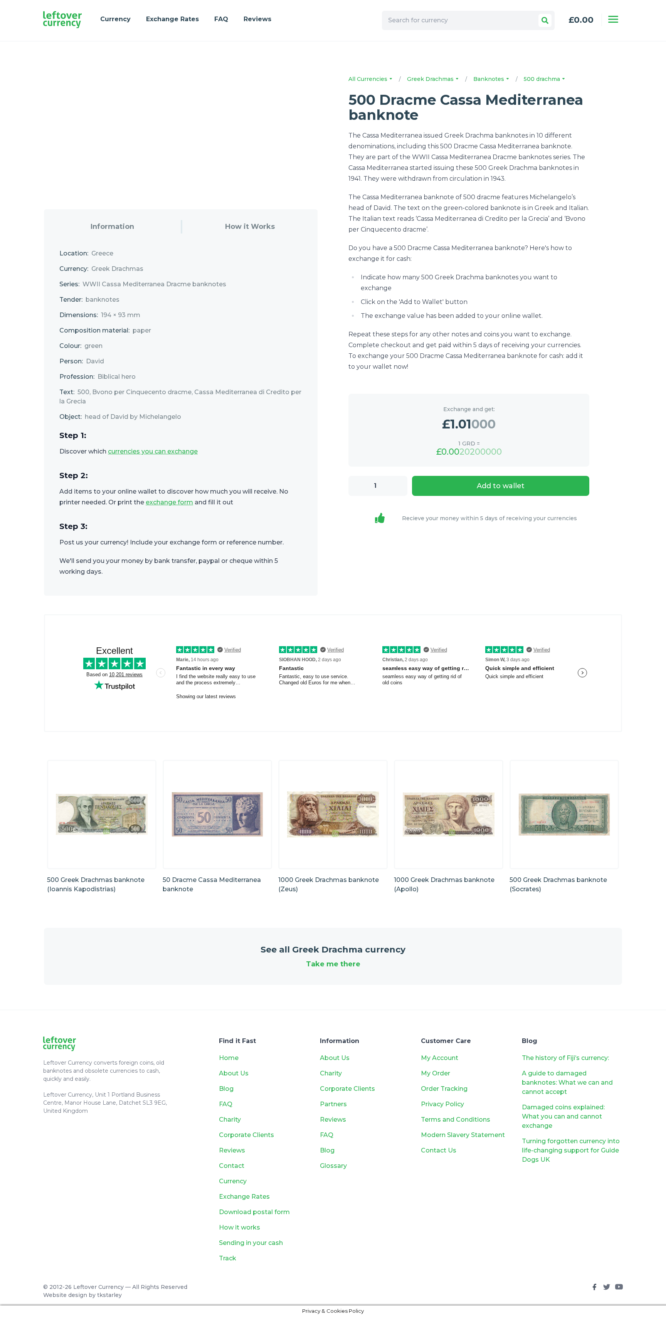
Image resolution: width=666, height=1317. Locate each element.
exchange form (169, 502)
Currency (115, 19)
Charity (230, 1119)
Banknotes (489, 79)
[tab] (112, 226)
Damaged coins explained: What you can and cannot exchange (563, 1116)
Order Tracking (444, 1088)
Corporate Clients (246, 1135)
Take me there (333, 964)
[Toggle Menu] (613, 19)
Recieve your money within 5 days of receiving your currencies (489, 518)
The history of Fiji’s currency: (566, 1058)
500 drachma (543, 79)
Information (112, 226)
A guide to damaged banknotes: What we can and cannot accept (567, 1082)
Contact (231, 1165)
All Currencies (368, 79)
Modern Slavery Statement (463, 1135)
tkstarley (109, 1295)
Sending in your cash (251, 1242)
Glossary (333, 1165)
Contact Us (438, 1150)
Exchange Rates (172, 19)
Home (229, 1058)
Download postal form (254, 1212)
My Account (439, 1058)
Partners (333, 1104)
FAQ (221, 19)
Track (227, 1258)
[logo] (62, 20)
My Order (435, 1073)
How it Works (250, 226)
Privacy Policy (442, 1104)
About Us (234, 1073)
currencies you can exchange (153, 451)
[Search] (545, 20)
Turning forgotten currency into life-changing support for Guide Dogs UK (571, 1150)
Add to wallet (501, 486)
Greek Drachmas (431, 79)
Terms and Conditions (455, 1119)
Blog (226, 1088)
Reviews (257, 19)
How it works (239, 1227)
